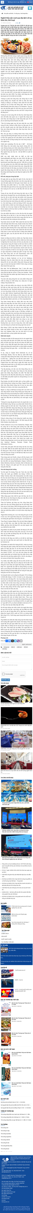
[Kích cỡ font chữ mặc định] (18, 23)
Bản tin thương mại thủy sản (10, 1000)
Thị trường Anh (4, 1127)
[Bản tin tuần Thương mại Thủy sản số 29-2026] (6, 1039)
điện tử (13, 647)
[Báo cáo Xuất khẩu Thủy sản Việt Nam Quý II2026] (6, 1059)
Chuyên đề (4, 967)
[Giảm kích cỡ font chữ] (16, 22)
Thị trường (4, 1124)
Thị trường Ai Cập (5, 1130)
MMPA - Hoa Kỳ (19, 980)
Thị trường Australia (6, 1133)
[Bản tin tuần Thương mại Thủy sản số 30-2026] (6, 1024)
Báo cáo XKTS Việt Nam (8, 1049)
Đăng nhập (23, 2)
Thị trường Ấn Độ (5, 1142)
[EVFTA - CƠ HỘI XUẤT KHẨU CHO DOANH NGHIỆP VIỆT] (7, 993)
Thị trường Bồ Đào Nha (6, 1145)
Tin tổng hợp (5, 930)
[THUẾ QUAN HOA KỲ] (7, 974)
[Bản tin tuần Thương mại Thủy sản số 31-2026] (6, 1009)
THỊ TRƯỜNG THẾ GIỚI (7, 942)
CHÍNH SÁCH (5, 933)
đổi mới (25, 647)
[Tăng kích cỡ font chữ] (19, 23)
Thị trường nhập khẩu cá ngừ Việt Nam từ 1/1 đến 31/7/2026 (16, 1120)
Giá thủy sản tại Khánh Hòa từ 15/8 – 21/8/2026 (13, 1102)
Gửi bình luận (6, 679)
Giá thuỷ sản (5, 1099)
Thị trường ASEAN (5, 1139)
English (31, 2)
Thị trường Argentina (6, 1136)
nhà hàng (4, 648)
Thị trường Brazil (5, 1148)
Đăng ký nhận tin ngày (14, 2)
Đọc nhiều (4, 903)
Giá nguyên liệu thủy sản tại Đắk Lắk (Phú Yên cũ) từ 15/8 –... (16, 1105)
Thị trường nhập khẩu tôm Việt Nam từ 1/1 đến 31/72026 (15, 1117)
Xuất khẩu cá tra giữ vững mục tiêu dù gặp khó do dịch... (16, 748)
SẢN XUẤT (4, 936)
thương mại (6, 647)
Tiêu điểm (5, 945)
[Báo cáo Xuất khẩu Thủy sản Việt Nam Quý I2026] (6, 1074)
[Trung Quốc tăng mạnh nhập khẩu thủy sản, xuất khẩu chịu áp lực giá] (16, 789)
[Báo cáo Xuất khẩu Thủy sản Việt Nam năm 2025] (6, 1089)
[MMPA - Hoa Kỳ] (7, 983)
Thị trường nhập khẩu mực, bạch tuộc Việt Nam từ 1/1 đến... (16, 1114)
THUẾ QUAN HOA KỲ (20, 970)
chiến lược (19, 647)
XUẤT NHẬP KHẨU (6, 939)
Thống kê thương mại (7, 1111)
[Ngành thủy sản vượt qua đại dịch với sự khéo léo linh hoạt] (16, 46)
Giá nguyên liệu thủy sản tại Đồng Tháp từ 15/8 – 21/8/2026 (16, 1107)
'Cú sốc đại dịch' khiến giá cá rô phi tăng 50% (13, 703)
